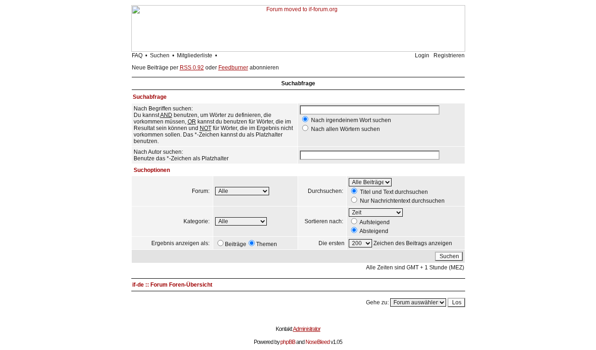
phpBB (287, 342)
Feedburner (233, 67)
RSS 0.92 (192, 67)
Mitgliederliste (194, 55)
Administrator (306, 329)
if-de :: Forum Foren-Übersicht (172, 284)
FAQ (137, 55)
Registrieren (449, 55)
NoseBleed (317, 342)
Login (422, 55)
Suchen (159, 55)
